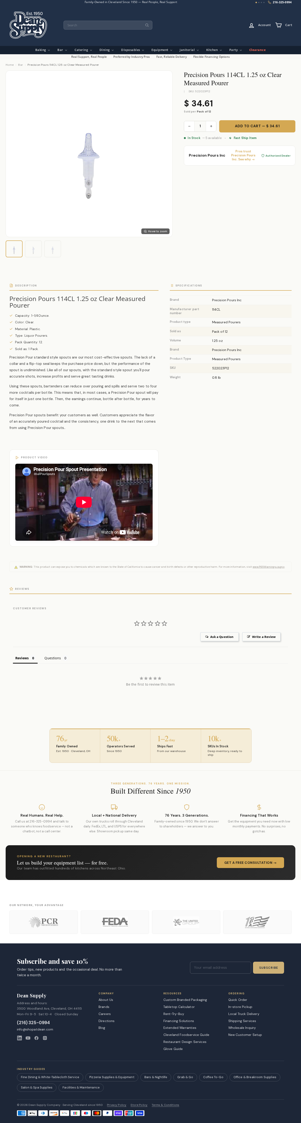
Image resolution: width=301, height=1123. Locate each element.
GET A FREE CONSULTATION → (250, 863)
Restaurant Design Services (184, 1042)
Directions (107, 1021)
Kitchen (212, 50)
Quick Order (237, 1000)
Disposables (131, 50)
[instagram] (45, 1038)
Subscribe (268, 968)
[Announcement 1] (256, 2)
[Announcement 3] (261, 2)
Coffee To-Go (213, 1077)
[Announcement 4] (264, 2)
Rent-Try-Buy (173, 1014)
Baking (41, 50)
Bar (60, 50)
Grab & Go (185, 1077)
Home (10, 65)
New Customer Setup (245, 1035)
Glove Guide (173, 1049)
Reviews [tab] (22, 658)
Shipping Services (242, 1021)
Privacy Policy (116, 1105)
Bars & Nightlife (155, 1077)
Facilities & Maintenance (81, 1087)
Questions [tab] (52, 658)
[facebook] (36, 1038)
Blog (102, 1028)
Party (234, 50)
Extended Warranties (179, 1028)
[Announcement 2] (258, 2)
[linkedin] (19, 1038)
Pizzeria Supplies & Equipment (111, 1077)
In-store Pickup (240, 1007)
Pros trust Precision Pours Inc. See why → (243, 155)
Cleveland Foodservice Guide (186, 1035)
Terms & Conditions (165, 1105)
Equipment (160, 50)
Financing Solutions (178, 1021)
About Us (106, 1000)
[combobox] (107, 25)
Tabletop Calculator (179, 1007)
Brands (104, 1007)
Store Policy (139, 1105)
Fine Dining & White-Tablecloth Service (50, 1077)
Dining (105, 50)
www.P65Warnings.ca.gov (269, 566)
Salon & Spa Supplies (36, 1087)
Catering (82, 50)
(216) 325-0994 (33, 1023)
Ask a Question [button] (222, 637)
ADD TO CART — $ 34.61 (257, 126)
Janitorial (188, 50)
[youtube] (28, 1038)
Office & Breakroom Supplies (255, 1077)
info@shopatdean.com (35, 1029)
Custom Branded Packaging (185, 1000)
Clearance (257, 50)
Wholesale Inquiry (242, 1028)
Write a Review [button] (264, 637)
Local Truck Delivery (243, 1014)
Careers (105, 1014)
